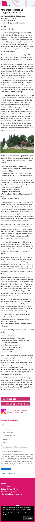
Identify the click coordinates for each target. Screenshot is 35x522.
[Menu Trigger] (4, 3)
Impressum (5, 486)
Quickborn (6, 439)
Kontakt (4, 483)
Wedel (5, 442)
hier (16, 465)
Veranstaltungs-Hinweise (10, 435)
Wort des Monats (8, 432)
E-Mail (3, 424)
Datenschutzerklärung (13, 451)
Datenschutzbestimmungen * (9, 446)
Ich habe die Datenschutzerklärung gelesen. (16, 447)
